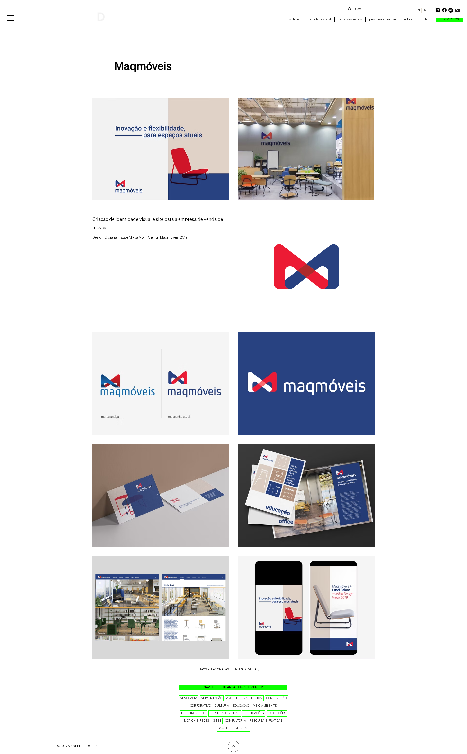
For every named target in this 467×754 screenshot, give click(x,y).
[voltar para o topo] (233, 746)
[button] (449, 20)
